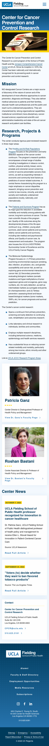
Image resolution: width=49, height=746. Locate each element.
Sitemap (11, 732)
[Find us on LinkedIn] (30, 704)
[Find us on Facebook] (24, 704)
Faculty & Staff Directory (25, 674)
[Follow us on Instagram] (18, 704)
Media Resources (24, 687)
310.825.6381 (24, 720)
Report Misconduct (13, 736)
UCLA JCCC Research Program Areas (24, 358)
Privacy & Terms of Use (34, 736)
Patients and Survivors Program (25, 206)
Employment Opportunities (24, 681)
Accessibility (35, 732)
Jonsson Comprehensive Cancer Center (22, 65)
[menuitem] (24, 666)
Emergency (23, 732)
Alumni (24, 668)
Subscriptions (24, 694)
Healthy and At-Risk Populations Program (24, 150)
